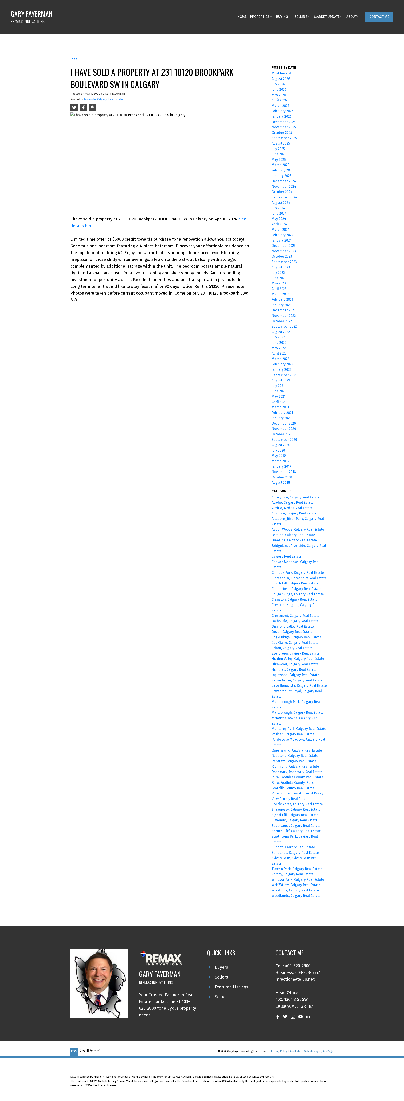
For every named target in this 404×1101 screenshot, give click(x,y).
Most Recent (281, 73)
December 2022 (284, 310)
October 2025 (282, 133)
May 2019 (279, 456)
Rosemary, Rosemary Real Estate (297, 772)
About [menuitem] (351, 17)
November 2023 (284, 251)
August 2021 (281, 380)
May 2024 (279, 219)
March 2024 (281, 230)
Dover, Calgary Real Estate (292, 632)
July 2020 (278, 450)
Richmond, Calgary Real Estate (295, 766)
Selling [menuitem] (301, 17)
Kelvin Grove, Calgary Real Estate (297, 680)
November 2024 (284, 187)
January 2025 (281, 176)
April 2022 (279, 353)
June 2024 (279, 213)
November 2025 (284, 127)
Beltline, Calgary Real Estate (293, 535)
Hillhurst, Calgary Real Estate (294, 670)
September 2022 (284, 326)
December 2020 (284, 423)
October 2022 (282, 321)
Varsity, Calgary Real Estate (293, 874)
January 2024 (282, 240)
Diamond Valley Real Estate (293, 626)
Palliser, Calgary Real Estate (293, 734)
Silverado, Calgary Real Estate (295, 820)
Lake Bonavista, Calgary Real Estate (299, 686)
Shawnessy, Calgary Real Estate (296, 809)
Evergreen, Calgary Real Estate (295, 653)
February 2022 (282, 364)
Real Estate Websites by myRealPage (312, 1051)
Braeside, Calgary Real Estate (103, 99)
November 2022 (284, 316)
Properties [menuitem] (259, 17)
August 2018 (281, 483)
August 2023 (281, 267)
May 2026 (279, 95)
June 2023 (279, 278)
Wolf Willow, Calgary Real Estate (296, 885)
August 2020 (281, 445)
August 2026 (281, 79)
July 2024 (278, 208)
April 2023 (279, 289)
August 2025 (281, 143)
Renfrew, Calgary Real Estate (294, 761)
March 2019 (280, 461)
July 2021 (278, 386)
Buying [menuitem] (282, 17)
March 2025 (280, 165)
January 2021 (281, 418)
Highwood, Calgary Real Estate (295, 664)
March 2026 (281, 106)
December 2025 (284, 122)
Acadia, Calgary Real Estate (293, 503)
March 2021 (280, 407)
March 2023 (280, 294)
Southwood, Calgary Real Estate (296, 826)
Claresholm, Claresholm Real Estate (299, 578)
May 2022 (279, 348)
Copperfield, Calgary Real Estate (296, 589)
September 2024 (284, 197)
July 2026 (278, 84)
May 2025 (279, 160)
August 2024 (281, 203)
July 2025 (278, 149)
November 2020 (284, 429)
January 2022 (281, 370)
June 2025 (279, 154)
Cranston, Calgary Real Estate (294, 600)
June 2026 (279, 90)
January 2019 (281, 467)
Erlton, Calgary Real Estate (292, 648)
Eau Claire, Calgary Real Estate (295, 643)
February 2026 (283, 111)
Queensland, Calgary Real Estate (297, 750)
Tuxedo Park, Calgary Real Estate (297, 869)
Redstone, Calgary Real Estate (295, 756)
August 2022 (281, 332)
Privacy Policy (279, 1051)
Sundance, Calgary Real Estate (295, 853)
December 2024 (284, 181)
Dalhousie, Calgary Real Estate (295, 621)
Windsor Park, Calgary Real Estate (298, 880)
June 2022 (279, 343)
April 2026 (279, 100)
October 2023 (282, 256)
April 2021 (279, 402)
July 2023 (278, 273)
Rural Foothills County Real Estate (297, 777)
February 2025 (282, 170)
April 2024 (279, 224)
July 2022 (278, 337)
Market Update (327, 17)
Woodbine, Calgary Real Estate (295, 890)
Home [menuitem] (242, 17)
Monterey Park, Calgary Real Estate (299, 729)
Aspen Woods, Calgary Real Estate (298, 529)
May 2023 (279, 283)
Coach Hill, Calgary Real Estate (295, 583)
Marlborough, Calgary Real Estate (297, 713)
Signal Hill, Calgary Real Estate (295, 815)
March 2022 (280, 359)
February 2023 (282, 299)
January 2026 (282, 116)
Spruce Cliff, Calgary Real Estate (296, 831)
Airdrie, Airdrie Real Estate (292, 508)
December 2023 (284, 246)
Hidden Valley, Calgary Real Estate (298, 659)
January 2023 (281, 305)
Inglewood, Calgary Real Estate (295, 675)
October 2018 (282, 477)
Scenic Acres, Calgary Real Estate (297, 804)
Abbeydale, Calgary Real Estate (296, 497)
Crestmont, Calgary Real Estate (296, 616)
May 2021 (279, 396)
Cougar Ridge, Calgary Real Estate (298, 594)
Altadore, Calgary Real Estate (294, 513)
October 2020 (282, 434)
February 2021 (282, 413)
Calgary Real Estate (287, 556)
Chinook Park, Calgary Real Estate (298, 573)
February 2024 (283, 235)
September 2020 (284, 440)
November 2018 (284, 472)
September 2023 (284, 262)
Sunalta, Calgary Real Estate (293, 847)
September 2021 (284, 375)
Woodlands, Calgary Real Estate (296, 896)
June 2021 (279, 391)
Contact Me (379, 17)
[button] (379, 17)
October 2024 (282, 192)
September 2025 (284, 138)
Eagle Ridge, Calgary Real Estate (296, 637)
